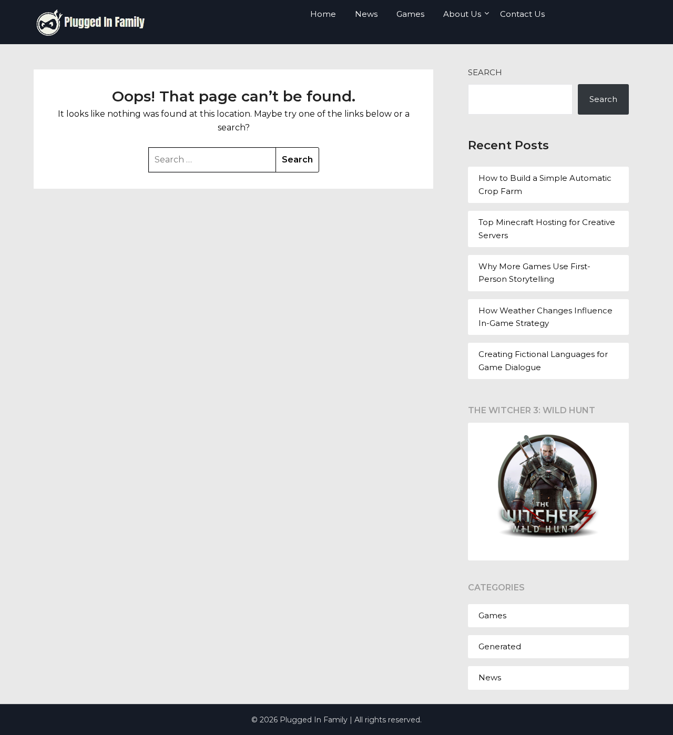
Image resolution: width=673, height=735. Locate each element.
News (366, 14)
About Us (462, 14)
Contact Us (522, 14)
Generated (499, 646)
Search (485, 72)
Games (410, 14)
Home (323, 14)
